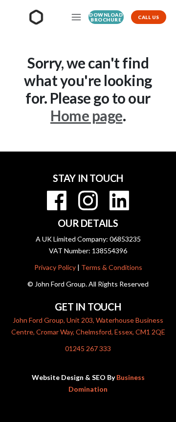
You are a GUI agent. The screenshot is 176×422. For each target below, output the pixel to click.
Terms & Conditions (111, 267)
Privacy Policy (55, 267)
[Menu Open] (75, 17)
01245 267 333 (88, 348)
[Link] (56, 200)
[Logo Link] (36, 17)
